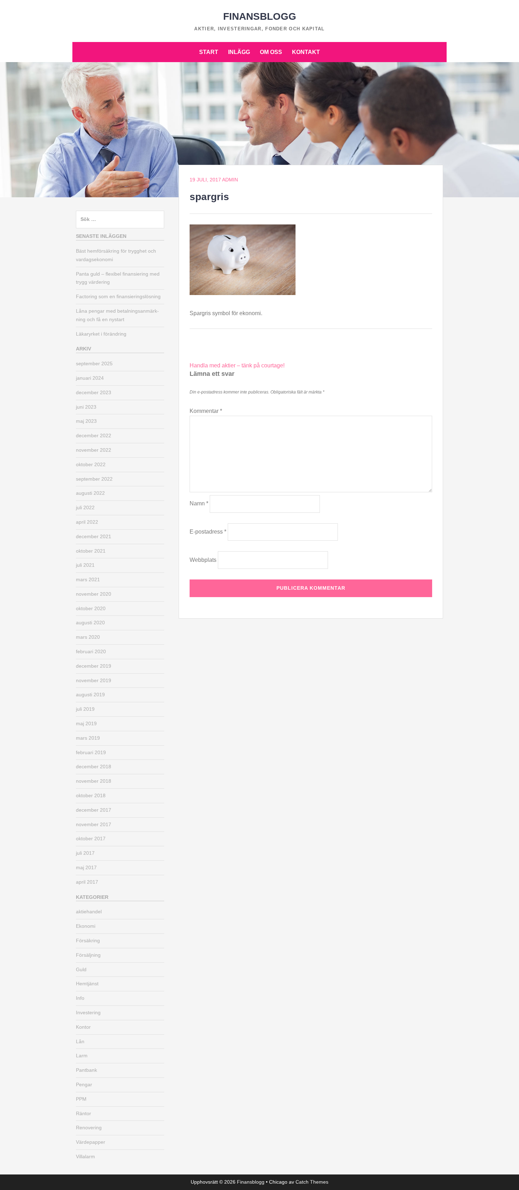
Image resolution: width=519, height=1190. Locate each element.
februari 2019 (91, 752)
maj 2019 (86, 723)
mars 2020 (88, 637)
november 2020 (93, 594)
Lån (80, 1041)
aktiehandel (89, 911)
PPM (81, 1099)
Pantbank (86, 1070)
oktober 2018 (91, 795)
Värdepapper (90, 1142)
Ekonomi (85, 926)
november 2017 (93, 824)
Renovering (89, 1127)
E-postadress (208, 532)
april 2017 (87, 882)
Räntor (83, 1113)
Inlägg (239, 52)
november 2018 (93, 781)
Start (208, 52)
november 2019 (93, 680)
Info (80, 998)
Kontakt (306, 52)
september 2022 (94, 479)
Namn (199, 503)
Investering (88, 1012)
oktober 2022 (91, 464)
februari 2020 (91, 651)
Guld (81, 969)
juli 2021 (85, 565)
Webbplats (203, 560)
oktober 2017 (91, 838)
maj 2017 (86, 867)
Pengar (84, 1084)
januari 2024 (90, 378)
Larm (82, 1055)
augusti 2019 (90, 694)
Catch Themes (312, 1182)
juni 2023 (86, 407)
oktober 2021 (91, 551)
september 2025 (94, 363)
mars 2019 (88, 738)
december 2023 (93, 392)
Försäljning (88, 955)
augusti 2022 (90, 493)
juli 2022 (85, 507)
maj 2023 (86, 421)
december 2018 (93, 766)
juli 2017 (85, 853)
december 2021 (93, 536)
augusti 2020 (90, 622)
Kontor (83, 1027)
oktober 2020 (91, 608)
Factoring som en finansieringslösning (118, 296)
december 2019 (93, 666)
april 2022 (87, 522)
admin (230, 179)
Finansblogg (259, 16)
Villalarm (85, 1156)
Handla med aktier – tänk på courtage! (237, 365)
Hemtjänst (87, 983)
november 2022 (93, 450)
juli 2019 (85, 709)
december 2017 (93, 810)
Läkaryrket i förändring (101, 334)
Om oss (271, 52)
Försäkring (88, 940)
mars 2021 (88, 579)
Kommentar (206, 411)
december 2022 (93, 435)
